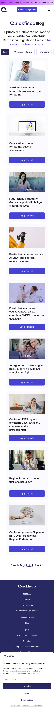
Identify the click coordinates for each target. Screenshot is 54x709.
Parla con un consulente (27, 635)
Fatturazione (44, 52)
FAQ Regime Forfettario (22, 52)
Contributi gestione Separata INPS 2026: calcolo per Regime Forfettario (26, 536)
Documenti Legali (27, 652)
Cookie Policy (15, 706)
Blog (27, 623)
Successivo (27, 567)
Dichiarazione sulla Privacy (32, 706)
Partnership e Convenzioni (27, 611)
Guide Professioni (27, 617)
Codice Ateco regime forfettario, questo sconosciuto (21, 147)
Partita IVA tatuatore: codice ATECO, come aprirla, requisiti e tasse (26, 258)
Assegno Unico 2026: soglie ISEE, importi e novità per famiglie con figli (26, 369)
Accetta (27, 686)
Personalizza (27, 700)
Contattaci (27, 641)
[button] (49, 10)
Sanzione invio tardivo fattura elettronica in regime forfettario (26, 91)
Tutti (5, 52)
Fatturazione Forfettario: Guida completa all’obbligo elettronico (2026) (25, 202)
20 (41, 565)
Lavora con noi (27, 605)
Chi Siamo (27, 594)
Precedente (16, 565)
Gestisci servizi (10, 679)
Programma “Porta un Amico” (27, 646)
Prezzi (27, 599)
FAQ (27, 630)
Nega (27, 693)
